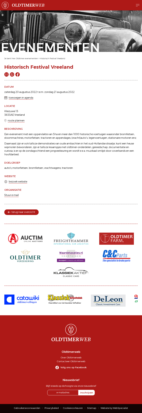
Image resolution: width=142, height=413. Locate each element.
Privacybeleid (52, 408)
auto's (7, 167)
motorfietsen (20, 167)
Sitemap (91, 408)
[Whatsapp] (12, 74)
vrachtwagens (52, 167)
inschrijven (86, 392)
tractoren (67, 167)
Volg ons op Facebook (73, 367)
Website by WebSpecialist (114, 408)
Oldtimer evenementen (27, 58)
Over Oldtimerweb (71, 357)
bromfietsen (36, 167)
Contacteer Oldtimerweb (71, 361)
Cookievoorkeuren (73, 408)
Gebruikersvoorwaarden (27, 408)
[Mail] (6, 74)
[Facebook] (17, 74)
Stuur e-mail (11, 195)
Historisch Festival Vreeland (52, 58)
